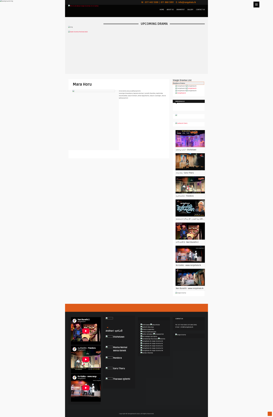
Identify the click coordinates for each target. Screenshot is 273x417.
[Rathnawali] (145, 325)
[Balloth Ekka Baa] (147, 327)
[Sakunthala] (155, 325)
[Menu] (256, 4)
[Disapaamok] (158, 334)
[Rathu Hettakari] (147, 334)
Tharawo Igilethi (121, 379)
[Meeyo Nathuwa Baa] (148, 332)
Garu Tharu (119, 368)
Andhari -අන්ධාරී (114, 331)
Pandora (117, 358)
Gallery (190, 10)
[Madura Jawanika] (147, 329)
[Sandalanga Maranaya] (149, 339)
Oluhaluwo (118, 337)
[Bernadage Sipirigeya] (149, 336)
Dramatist (180, 10)
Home (162, 10)
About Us (170, 10)
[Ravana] (161, 339)
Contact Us (200, 10)
